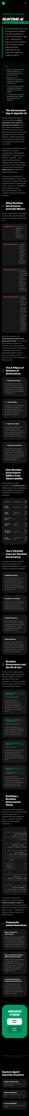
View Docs (14, 1029)
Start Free (14, 1021)
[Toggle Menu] (25, 3)
